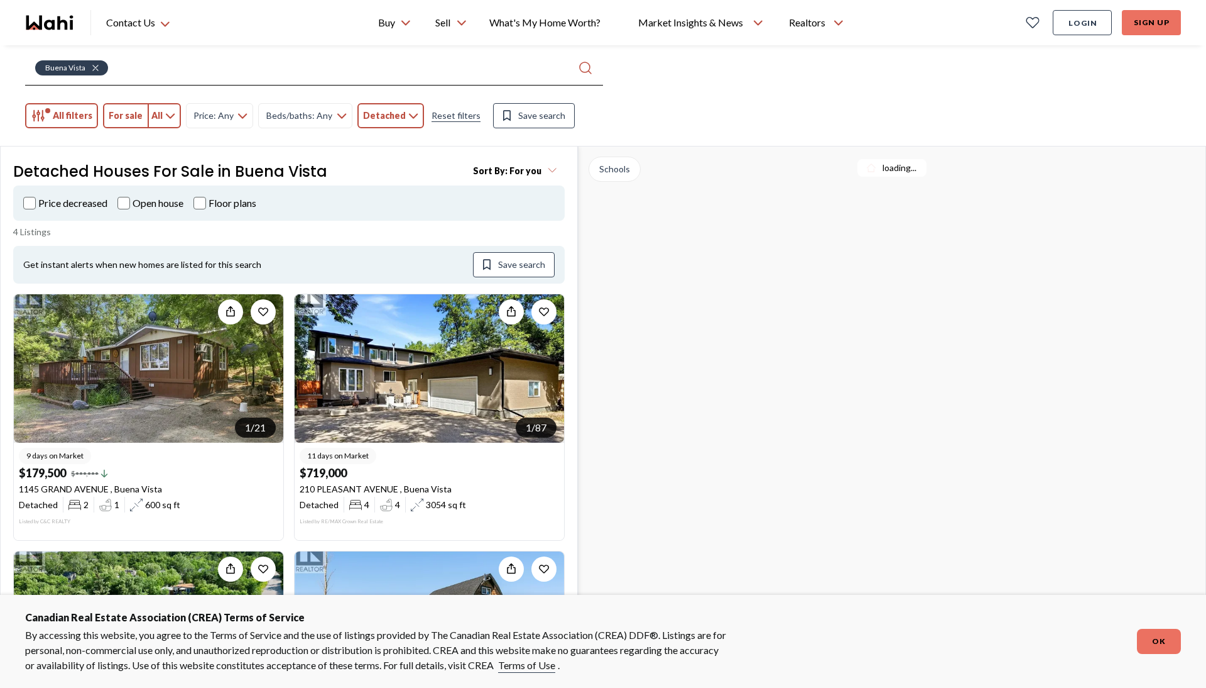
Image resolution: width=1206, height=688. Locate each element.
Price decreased (72, 203)
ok (1159, 641)
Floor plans (232, 203)
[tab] (61, 115)
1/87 (536, 427)
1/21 (255, 427)
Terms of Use (526, 665)
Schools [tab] (614, 169)
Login (1082, 23)
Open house (158, 203)
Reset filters (456, 115)
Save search (541, 115)
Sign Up (1152, 22)
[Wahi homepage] (50, 22)
